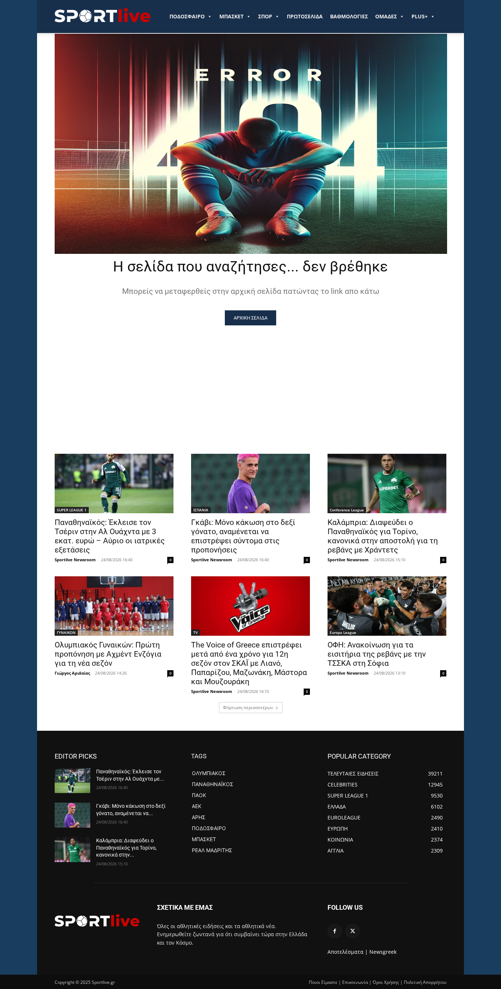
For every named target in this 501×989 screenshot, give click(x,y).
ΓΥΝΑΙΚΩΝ (66, 632)
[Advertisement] (250, 380)
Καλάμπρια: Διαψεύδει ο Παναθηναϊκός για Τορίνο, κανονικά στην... (126, 847)
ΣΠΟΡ (265, 16)
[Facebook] (335, 931)
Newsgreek (382, 951)
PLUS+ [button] (420, 16)
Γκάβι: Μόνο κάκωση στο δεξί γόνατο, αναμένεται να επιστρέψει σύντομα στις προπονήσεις (243, 536)
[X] (352, 931)
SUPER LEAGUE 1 (72, 509)
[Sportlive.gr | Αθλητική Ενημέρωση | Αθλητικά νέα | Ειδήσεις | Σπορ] (97, 920)
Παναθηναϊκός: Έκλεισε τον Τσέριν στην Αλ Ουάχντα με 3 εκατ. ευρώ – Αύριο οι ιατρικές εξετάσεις (110, 536)
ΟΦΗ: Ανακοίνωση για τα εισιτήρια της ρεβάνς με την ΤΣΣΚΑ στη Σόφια (377, 654)
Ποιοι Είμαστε (323, 982)
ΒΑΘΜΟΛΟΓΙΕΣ (349, 16)
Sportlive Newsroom (75, 559)
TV (195, 632)
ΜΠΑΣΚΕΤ (231, 16)
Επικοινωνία (355, 982)
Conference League (347, 509)
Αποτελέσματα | (348, 951)
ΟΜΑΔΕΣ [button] (386, 16)
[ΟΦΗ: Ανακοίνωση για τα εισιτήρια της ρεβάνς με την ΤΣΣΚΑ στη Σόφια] (387, 606)
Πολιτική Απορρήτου (425, 982)
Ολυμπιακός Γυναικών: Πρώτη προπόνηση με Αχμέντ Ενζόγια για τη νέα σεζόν (108, 654)
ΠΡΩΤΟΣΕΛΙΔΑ (305, 16)
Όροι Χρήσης (386, 982)
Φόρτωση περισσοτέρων (248, 707)
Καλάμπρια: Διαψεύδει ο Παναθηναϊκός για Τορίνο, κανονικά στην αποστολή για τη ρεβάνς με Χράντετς (383, 536)
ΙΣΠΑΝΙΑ (200, 509)
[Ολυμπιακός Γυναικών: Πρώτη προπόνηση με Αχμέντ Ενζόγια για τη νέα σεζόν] (114, 606)
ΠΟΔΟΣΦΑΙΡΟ (187, 16)
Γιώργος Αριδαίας (72, 673)
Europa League (343, 632)
